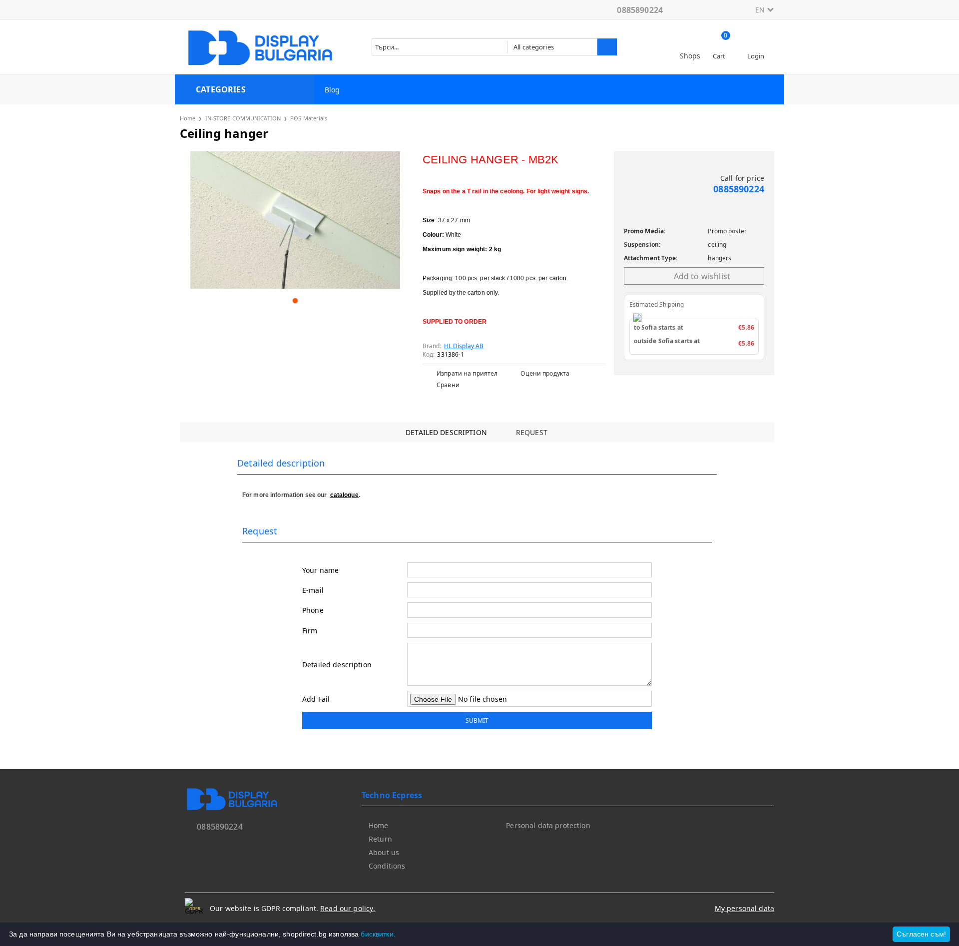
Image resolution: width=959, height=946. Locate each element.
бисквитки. (378, 934)
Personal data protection (548, 825)
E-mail (313, 590)
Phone (313, 610)
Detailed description (446, 432)
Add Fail (316, 699)
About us (384, 852)
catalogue (344, 494)
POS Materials (308, 118)
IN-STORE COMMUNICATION (243, 118)
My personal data (744, 908)
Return (380, 839)
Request (531, 432)
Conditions (387, 866)
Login (756, 55)
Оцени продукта (544, 373)
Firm (310, 630)
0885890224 (640, 9)
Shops (690, 55)
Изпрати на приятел (467, 373)
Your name (320, 570)
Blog (332, 89)
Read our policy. (347, 908)
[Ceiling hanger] (295, 220)
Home (187, 118)
